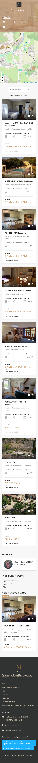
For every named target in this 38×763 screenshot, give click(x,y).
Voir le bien (19, 617)
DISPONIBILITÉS (9, 702)
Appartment (7, 584)
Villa (4, 587)
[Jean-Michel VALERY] (8, 568)
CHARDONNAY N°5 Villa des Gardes (19, 181)
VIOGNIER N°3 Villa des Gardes (17, 233)
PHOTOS (6, 691)
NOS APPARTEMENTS (11, 687)
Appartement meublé (10, 581)
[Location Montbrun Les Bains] (19, 6)
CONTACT (6, 698)
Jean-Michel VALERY (23, 562)
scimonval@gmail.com (13, 730)
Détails (19, 115)
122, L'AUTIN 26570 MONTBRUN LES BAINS (18, 748)
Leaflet (26, 82)
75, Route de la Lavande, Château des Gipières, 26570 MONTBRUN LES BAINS (17, 743)
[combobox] (19, 89)
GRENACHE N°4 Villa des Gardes (18, 291)
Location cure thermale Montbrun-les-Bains (18, 705)
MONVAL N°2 (10, 462)
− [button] (2, 80)
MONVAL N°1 (10, 518)
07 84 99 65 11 (20, 10)
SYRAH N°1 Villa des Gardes (16, 346)
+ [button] (2, 77)
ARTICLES (7, 695)
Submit (7, 17)
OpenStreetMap (33, 82)
